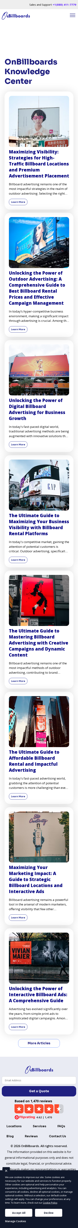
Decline (49, 1213)
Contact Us (57, 1136)
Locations (14, 1126)
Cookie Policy (50, 1202)
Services (39, 1126)
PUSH (72, 1225)
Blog (10, 1136)
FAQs (61, 1126)
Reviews (31, 1136)
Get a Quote (39, 1091)
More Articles (39, 1043)
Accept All (18, 1213)
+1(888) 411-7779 (64, 4)
